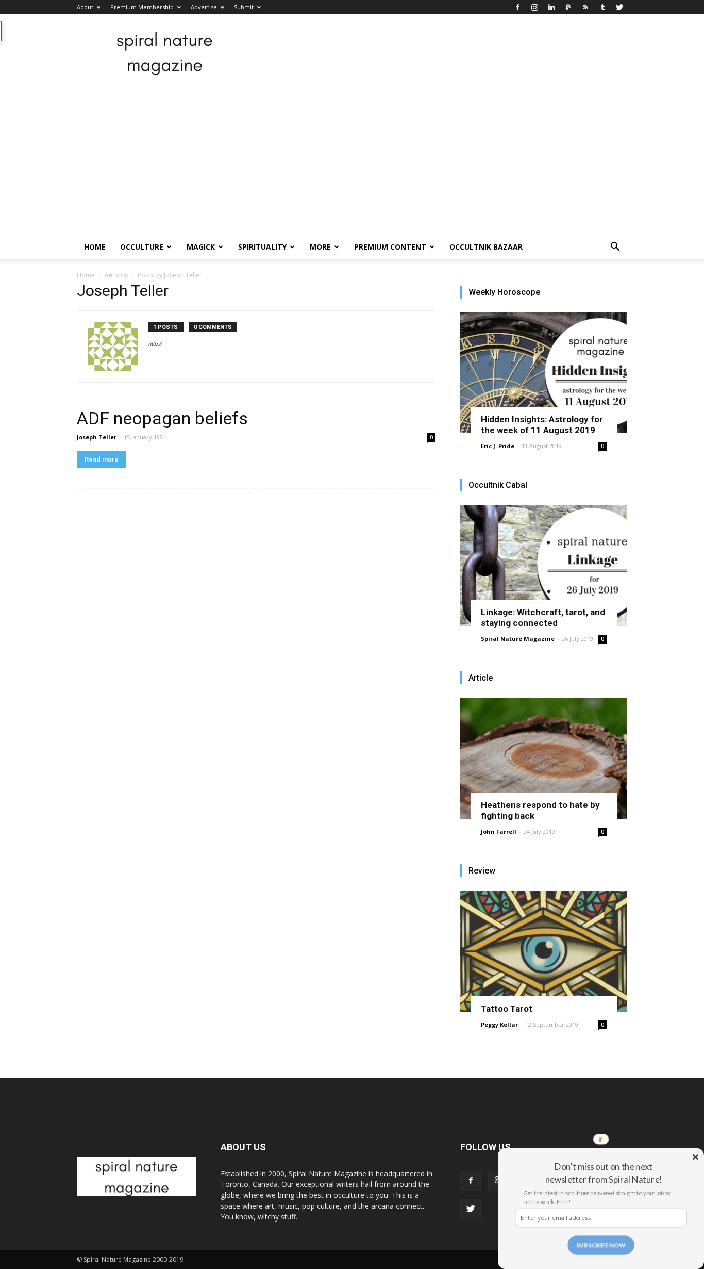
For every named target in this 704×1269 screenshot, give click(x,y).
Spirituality (262, 247)
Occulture (141, 247)
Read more (102, 459)
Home (95, 247)
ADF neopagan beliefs (162, 418)
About (85, 7)
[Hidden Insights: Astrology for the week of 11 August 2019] (543, 372)
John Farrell (498, 831)
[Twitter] (619, 7)
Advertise (204, 7)
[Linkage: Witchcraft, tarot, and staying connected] (543, 565)
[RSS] (585, 7)
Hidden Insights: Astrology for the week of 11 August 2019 (542, 424)
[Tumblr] (602, 7)
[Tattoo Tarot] (543, 951)
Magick (201, 247)
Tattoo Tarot (506, 1008)
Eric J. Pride (497, 446)
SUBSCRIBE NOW (601, 1244)
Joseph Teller (96, 437)
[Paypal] (568, 7)
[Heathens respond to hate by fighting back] (543, 758)
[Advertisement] (352, 157)
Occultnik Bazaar (486, 247)
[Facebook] (517, 7)
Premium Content (390, 247)
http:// (155, 344)
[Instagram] (534, 7)
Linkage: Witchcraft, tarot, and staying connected (543, 617)
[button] (614, 248)
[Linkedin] (551, 7)
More (320, 247)
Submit (244, 7)
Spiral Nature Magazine (518, 638)
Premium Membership (142, 7)
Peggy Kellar (499, 1024)
